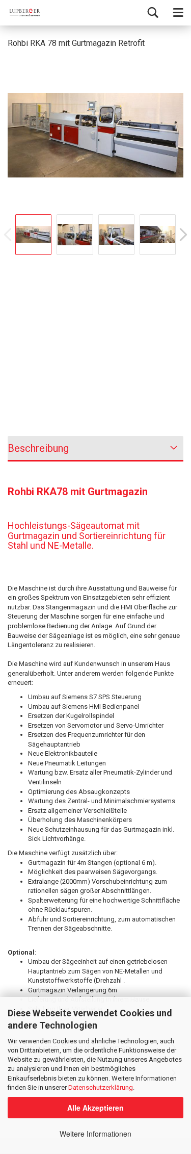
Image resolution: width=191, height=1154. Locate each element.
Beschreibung (38, 448)
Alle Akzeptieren (95, 1107)
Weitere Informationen (95, 1134)
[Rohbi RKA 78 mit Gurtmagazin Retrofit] (95, 134)
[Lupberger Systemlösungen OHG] (20, 12)
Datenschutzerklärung (100, 1087)
